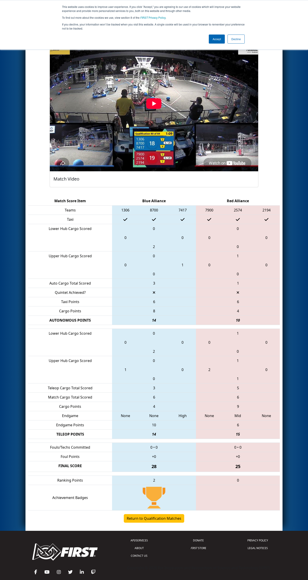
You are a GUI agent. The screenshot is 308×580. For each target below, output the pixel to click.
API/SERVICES (139, 540)
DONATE (198, 540)
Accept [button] (217, 39)
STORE (198, 548)
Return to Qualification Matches (154, 518)
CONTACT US (139, 556)
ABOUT (139, 548)
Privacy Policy (152, 17)
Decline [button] (236, 39)
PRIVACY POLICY (257, 540)
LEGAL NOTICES (258, 548)
